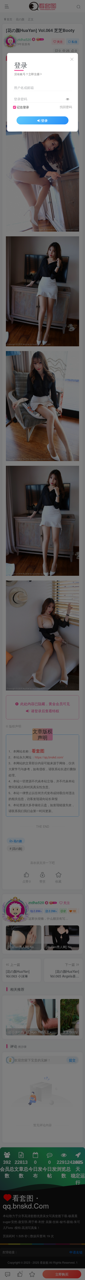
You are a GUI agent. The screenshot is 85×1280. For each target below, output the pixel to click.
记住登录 (23, 107)
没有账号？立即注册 (27, 74)
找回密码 (66, 107)
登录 (44, 120)
